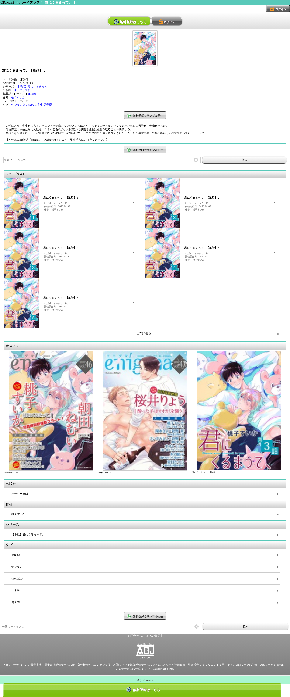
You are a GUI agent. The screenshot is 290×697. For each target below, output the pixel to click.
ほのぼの (28, 104)
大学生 (39, 104)
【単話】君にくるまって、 (33, 86)
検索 (244, 159)
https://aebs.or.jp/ (164, 668)
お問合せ (133, 635)
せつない (16, 104)
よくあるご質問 (150, 635)
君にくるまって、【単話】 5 (61, 297)
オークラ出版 (22, 90)
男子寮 (48, 104)
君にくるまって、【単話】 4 (202, 247)
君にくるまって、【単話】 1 (61, 197)
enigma (32, 93)
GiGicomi (7, 2)
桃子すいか (18, 97)
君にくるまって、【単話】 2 (202, 197)
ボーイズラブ (29, 2)
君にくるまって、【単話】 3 (61, 247)
